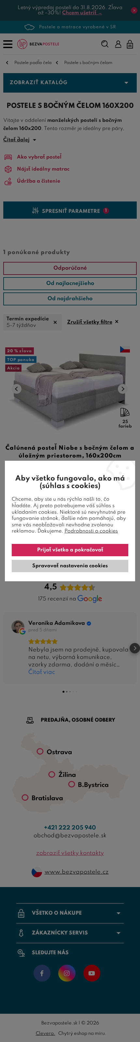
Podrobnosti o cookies (91, 531)
